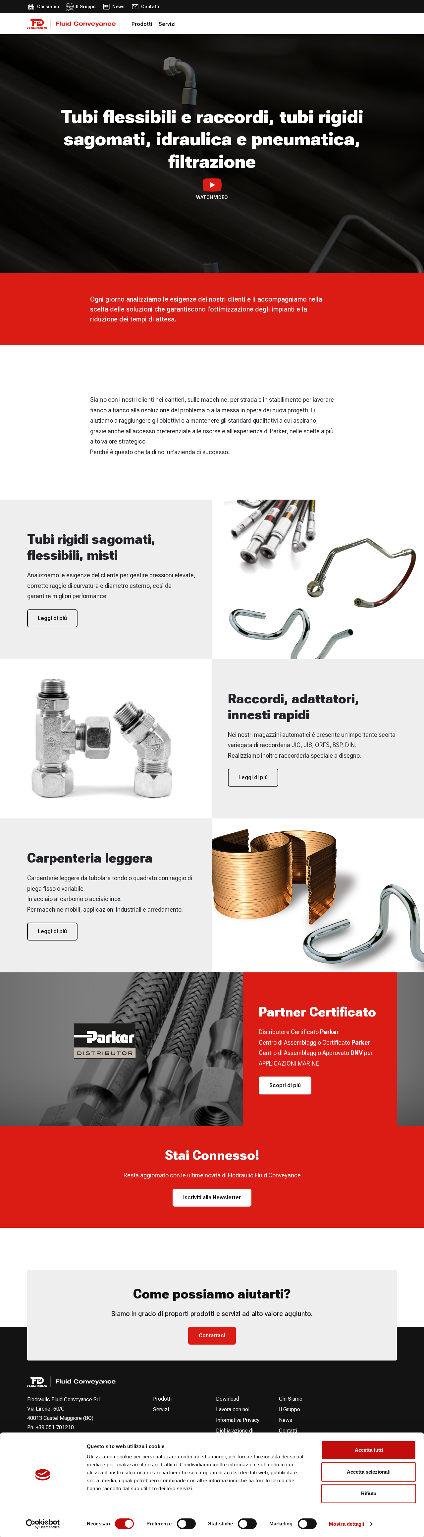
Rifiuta (368, 1493)
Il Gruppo (86, 6)
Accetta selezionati (369, 1472)
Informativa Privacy (237, 1420)
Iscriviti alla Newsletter (212, 1197)
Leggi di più (52, 618)
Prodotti (142, 24)
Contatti (150, 6)
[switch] (186, 1523)
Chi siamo (48, 6)
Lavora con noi (232, 1409)
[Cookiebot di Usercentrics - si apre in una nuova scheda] (43, 1524)
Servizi (167, 24)
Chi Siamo (290, 1399)
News (118, 6)
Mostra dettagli (346, 1524)
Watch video (212, 197)
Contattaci (212, 1335)
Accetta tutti (369, 1450)
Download (227, 1399)
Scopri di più (285, 1085)
